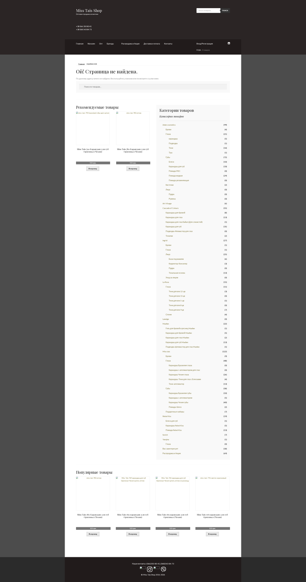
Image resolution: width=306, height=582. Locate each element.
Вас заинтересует (170, 448)
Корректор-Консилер (178, 263)
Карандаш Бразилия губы (180, 393)
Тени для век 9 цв (176, 310)
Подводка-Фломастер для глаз (179, 231)
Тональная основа (177, 273)
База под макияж (176, 259)
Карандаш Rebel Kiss (175, 425)
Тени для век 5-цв (176, 300)
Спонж (169, 314)
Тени (171, 148)
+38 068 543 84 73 (84, 29)
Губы (168, 157)
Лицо (168, 189)
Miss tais (166, 351)
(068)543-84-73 (167, 563)
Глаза (168, 134)
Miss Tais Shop (89, 10)
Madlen (166, 324)
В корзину (93, 169)
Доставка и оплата (152, 43)
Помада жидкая (176, 175)
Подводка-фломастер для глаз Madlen (182, 347)
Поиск (225, 10)
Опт (101, 43)
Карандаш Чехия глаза (179, 374)
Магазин (91, 43)
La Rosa (166, 282)
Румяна (172, 199)
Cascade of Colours (171, 208)
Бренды (110, 43)
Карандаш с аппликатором (180, 398)
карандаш (173, 139)
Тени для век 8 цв (176, 305)
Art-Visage (167, 203)
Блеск (171, 162)
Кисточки (170, 185)
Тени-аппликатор (176, 384)
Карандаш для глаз (174, 217)
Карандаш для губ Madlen (177, 342)
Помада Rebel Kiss (174, 430)
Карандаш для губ (177, 166)
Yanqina (166, 439)
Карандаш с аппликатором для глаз (184, 370)
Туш (170, 152)
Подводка (173, 143)
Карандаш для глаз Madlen (177, 337)
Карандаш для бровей (175, 212)
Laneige (166, 319)
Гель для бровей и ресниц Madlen (180, 328)
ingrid (165, 240)
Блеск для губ (172, 421)
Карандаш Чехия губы (178, 402)
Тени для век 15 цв (177, 296)
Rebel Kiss (167, 416)
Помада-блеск (175, 407)
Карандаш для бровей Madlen (179, 333)
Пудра (171, 194)
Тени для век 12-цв (177, 291)
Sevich (165, 435)
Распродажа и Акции (130, 43)
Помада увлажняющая (179, 180)
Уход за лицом (172, 277)
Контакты (168, 43)
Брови (168, 129)
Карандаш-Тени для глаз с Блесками (185, 379)
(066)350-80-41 (153, 563)
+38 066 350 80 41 (84, 26)
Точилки (169, 236)
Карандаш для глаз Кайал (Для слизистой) (184, 222)
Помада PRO (174, 171)
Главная (79, 43)
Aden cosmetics (169, 125)
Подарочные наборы (175, 411)
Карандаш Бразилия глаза (180, 365)
